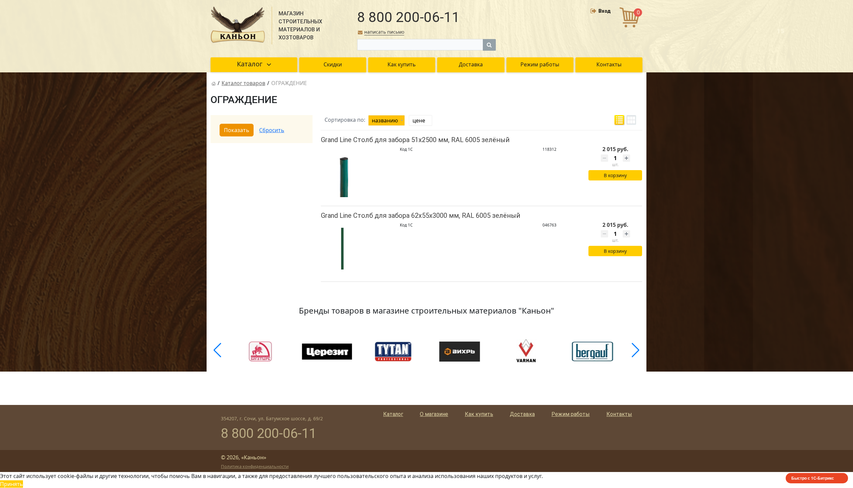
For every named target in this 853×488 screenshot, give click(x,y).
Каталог (393, 414)
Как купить (479, 414)
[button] (217, 350)
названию (385, 120)
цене (419, 120)
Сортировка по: (345, 119)
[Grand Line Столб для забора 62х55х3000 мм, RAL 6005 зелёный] (344, 249)
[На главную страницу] (214, 83)
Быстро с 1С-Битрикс (812, 478)
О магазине (434, 414)
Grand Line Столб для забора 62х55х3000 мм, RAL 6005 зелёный (420, 215)
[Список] (619, 120)
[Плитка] (631, 120)
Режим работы (570, 414)
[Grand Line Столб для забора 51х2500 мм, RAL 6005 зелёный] (344, 173)
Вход (604, 11)
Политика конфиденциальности (255, 466)
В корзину (615, 175)
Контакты (619, 414)
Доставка (522, 414)
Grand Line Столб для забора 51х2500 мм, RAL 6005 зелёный (415, 140)
